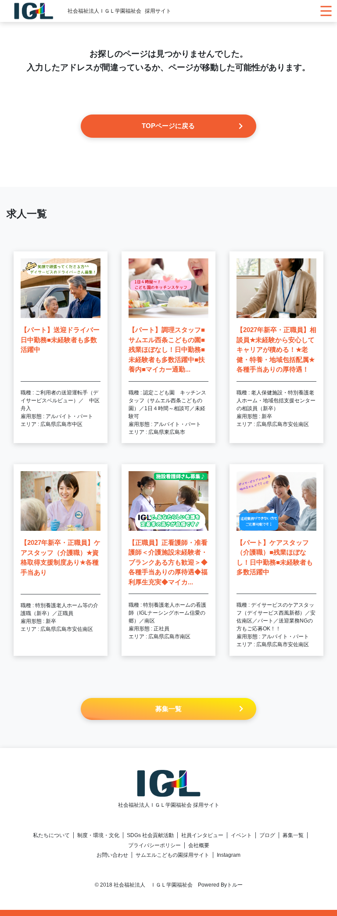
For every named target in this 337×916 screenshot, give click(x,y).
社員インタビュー (202, 835)
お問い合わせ (112, 855)
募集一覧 (293, 835)
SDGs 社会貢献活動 (150, 835)
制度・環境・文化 (98, 835)
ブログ (267, 835)
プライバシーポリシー (154, 845)
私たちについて (51, 835)
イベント (241, 835)
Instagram (228, 855)
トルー (235, 885)
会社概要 (198, 845)
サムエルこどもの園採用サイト (172, 855)
